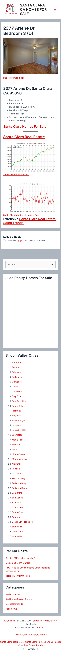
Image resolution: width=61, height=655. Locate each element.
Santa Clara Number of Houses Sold (21, 215)
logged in (21, 240)
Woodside (17, 536)
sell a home (11, 608)
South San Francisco (22, 522)
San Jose (16, 502)
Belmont (16, 367)
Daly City (16, 396)
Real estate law (12, 594)
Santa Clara (18, 512)
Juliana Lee (9, 620)
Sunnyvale (17, 526)
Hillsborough (18, 420)
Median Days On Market (17, 563)
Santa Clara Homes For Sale (24, 126)
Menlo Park (17, 439)
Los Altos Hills (19, 430)
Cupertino (17, 391)
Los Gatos (17, 435)
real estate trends (14, 604)
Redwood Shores (20, 488)
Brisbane (16, 372)
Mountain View (19, 459)
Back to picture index (13, 78)
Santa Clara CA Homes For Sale (33, 9)
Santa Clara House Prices (16, 174)
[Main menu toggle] (55, 9)
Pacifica (16, 468)
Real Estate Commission (17, 576)
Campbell (16, 381)
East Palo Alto (19, 401)
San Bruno (17, 493)
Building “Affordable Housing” (20, 558)
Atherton (16, 362)
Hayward (16, 415)
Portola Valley (18, 478)
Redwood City (19, 483)
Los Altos (16, 425)
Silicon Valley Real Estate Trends (31, 634)
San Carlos (17, 497)
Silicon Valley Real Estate (45, 620)
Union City (17, 531)
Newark (16, 464)
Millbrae (16, 444)
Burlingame (17, 377)
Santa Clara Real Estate (24, 137)
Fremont (16, 410)
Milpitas (16, 449)
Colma (15, 386)
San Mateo (17, 507)
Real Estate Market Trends (18, 599)
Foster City (17, 406)
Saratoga (16, 517)
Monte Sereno (19, 454)
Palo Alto (16, 473)
